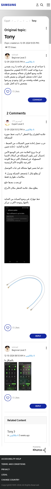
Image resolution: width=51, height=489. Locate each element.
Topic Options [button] (41, 28)
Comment (37, 100)
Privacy (5, 469)
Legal (4, 475)
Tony (10, 431)
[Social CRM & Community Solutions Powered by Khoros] (39, 449)
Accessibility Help (11, 459)
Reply (38, 336)
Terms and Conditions (13, 464)
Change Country (10, 480)
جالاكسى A (29, 62)
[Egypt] (8, 4)
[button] (42, 55)
